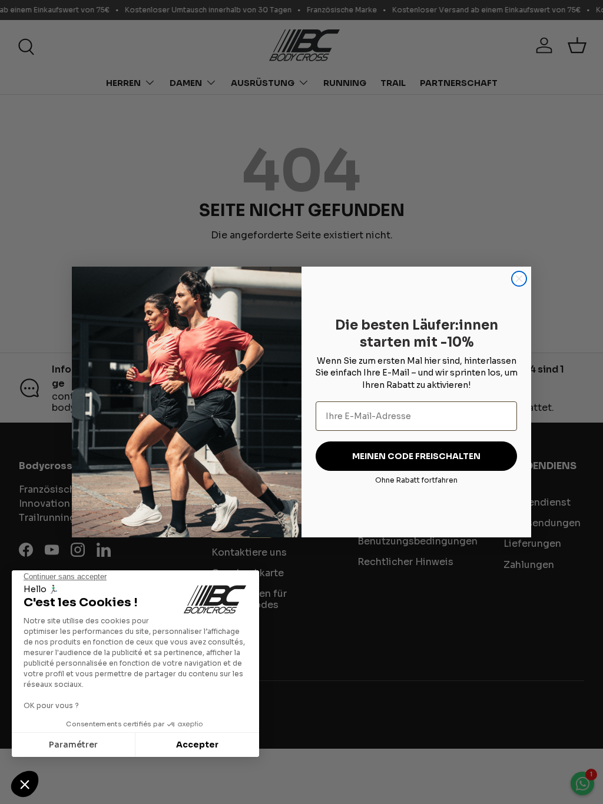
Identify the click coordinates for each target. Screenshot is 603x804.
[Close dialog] (519, 278)
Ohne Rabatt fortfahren (416, 480)
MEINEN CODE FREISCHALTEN (416, 456)
